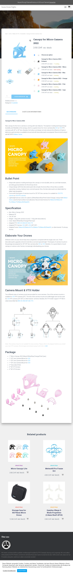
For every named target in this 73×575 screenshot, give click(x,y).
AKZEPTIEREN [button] (22, 570)
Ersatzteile (22, 33)
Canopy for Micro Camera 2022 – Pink (53, 84)
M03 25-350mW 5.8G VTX (25, 223)
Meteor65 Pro (29, 227)
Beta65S (26, 202)
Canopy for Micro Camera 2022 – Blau (53, 72)
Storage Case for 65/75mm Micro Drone (19, 512)
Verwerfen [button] (52, 2)
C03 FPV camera (21, 195)
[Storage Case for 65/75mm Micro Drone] (19, 492)
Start (6, 33)
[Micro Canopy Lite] (19, 451)
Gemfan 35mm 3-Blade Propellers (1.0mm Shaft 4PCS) (54, 512)
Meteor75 (14, 202)
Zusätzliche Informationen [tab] (31, 112)
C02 (56, 128)
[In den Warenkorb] (28, 519)
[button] (30, 40)
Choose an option (47, 55)
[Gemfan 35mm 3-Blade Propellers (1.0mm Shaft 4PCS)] (54, 492)
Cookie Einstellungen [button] (9, 571)
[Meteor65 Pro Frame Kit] (54, 451)
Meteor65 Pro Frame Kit (54, 469)
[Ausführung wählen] (28, 473)
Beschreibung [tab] (11, 112)
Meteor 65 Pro (15, 33)
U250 (10, 33)
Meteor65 (53, 200)
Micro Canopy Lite (19, 468)
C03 (61, 128)
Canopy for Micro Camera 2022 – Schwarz (51, 60)
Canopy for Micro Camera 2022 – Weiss (53, 67)
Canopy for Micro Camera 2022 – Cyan (53, 90)
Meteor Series (18, 134)
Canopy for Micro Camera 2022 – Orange (54, 78)
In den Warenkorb (20, 96)
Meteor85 (21, 202)
